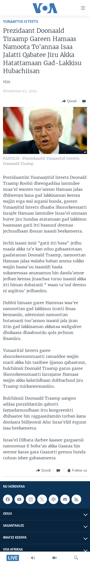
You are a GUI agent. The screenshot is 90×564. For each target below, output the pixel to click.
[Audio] (33, 558)
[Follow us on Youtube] (19, 499)
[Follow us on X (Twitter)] (42, 499)
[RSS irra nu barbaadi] (76, 499)
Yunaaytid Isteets (20, 22)
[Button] (69, 101)
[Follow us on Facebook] (7, 499)
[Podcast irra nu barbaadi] (53, 499)
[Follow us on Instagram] (30, 499)
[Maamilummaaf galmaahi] (65, 499)
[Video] (54, 558)
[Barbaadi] (76, 558)
